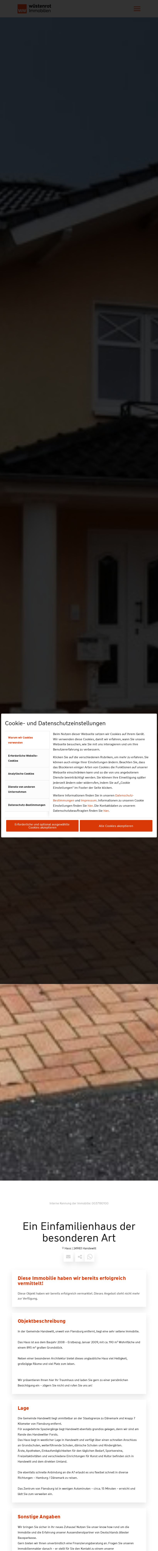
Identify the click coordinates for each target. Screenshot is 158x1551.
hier (90, 806)
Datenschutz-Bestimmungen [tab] (26, 805)
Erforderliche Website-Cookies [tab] (23, 758)
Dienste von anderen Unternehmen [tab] (21, 789)
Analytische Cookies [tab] (21, 773)
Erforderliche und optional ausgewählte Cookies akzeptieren (42, 825)
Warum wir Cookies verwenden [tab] (20, 740)
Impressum (89, 800)
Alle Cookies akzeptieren (116, 826)
